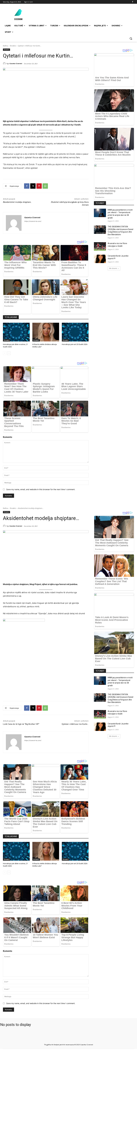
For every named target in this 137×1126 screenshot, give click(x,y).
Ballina (5, 46)
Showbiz (13, 46)
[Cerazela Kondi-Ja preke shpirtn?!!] (100, 259)
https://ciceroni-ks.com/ (32, 221)
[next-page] (9, 353)
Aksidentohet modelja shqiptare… (17, 202)
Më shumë (113, 268)
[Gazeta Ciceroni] (4, 63)
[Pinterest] (39, 186)
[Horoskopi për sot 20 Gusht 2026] (75, 332)
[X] (33, 186)
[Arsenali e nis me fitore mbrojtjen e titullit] (100, 246)
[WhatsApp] (45, 186)
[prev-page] (4, 353)
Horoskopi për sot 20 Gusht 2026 (74, 344)
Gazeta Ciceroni (15, 63)
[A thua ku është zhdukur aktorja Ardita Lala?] (45, 332)
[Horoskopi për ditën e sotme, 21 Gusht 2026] (16, 332)
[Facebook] (132, 1)
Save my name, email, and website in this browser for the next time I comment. (40, 489)
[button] (131, 38)
